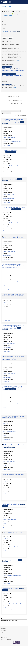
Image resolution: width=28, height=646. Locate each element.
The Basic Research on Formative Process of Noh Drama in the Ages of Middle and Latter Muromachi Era (13, 446)
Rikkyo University (6, 259)
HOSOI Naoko (6, 243)
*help (25, 13)
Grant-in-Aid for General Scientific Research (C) (12, 575)
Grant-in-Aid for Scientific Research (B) (10, 165)
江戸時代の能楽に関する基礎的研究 (10, 588)
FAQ (2, 632)
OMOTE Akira (5, 423)
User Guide (3, 630)
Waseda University (6, 145)
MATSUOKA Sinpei (6, 272)
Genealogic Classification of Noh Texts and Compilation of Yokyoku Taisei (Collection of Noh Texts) (12, 388)
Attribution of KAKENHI (6, 639)
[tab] (14, 96)
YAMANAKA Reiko (6, 365)
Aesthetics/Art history (19, 75)
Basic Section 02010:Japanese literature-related (12, 141)
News (2, 635)
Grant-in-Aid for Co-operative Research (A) (11, 546)
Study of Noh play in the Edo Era (10, 560)
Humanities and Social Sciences (9, 77)
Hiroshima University (7, 320)
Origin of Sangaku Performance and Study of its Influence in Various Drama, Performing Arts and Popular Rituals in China (13, 296)
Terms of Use (4, 637)
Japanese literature (10, 68)
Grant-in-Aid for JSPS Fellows (8, 194)
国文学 (3, 68)
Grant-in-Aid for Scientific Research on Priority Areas (13, 310)
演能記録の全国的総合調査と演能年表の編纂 (12, 532)
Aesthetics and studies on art (8, 198)
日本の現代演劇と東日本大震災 (10, 179)
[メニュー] (26, 2)
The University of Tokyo (7, 289)
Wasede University (6, 583)
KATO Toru (5, 302)
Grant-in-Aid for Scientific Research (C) (10, 137)
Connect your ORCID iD (18, 13)
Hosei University (6, 381)
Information (3, 628)
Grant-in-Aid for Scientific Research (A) (10, 281)
